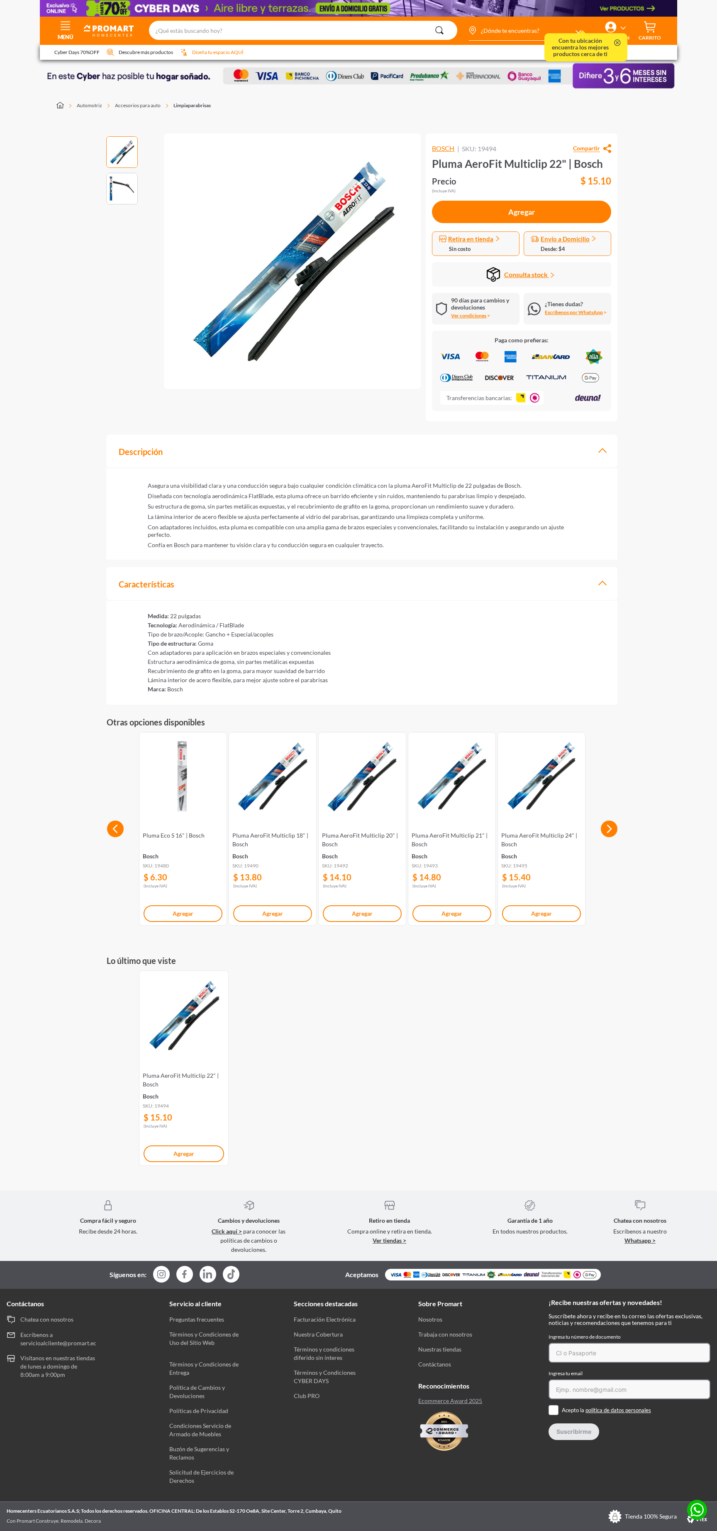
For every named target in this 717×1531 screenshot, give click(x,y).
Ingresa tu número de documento (585, 1337)
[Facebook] (184, 1275)
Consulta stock (526, 274)
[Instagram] (161, 1275)
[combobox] (303, 31)
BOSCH (443, 148)
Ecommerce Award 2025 (450, 1401)
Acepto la (606, 1410)
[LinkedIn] (208, 1274)
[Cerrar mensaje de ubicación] (617, 43)
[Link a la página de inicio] (65, 106)
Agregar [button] (521, 211)
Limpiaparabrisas (192, 105)
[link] (183, 827)
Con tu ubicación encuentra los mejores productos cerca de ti (580, 47)
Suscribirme (573, 1431)
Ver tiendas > (389, 1240)
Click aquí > (227, 1231)
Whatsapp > (640, 1240)
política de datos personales (618, 1410)
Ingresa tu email (566, 1373)
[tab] (361, 451)
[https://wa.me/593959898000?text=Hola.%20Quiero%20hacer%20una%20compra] (697, 1510)
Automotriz (89, 105)
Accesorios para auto (138, 105)
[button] (524, 31)
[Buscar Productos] (439, 30)
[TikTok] (231, 1274)
